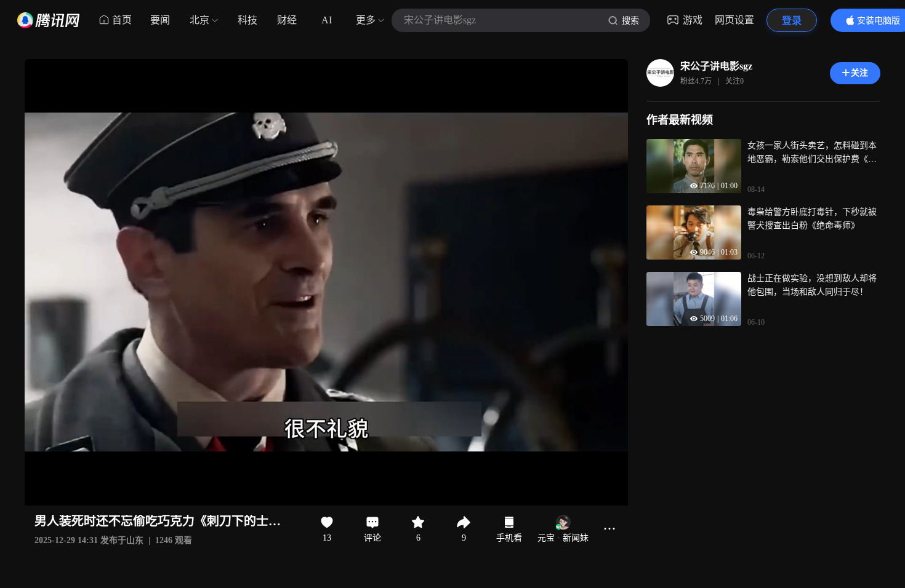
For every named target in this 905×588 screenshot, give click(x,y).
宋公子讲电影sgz (716, 66)
